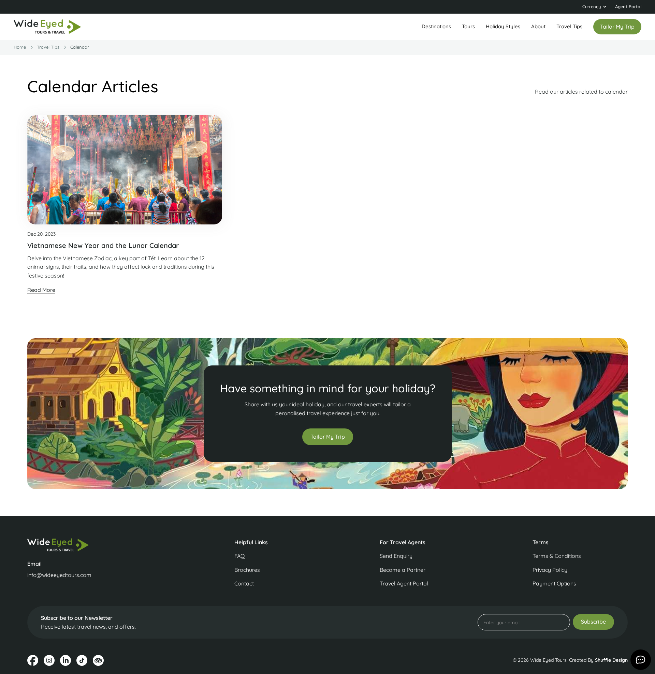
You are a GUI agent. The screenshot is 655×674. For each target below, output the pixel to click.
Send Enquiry (396, 555)
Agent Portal (628, 6)
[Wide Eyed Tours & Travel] (98, 544)
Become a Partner (402, 569)
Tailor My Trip (327, 436)
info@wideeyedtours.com (59, 574)
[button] (595, 7)
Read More (41, 289)
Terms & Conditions (557, 555)
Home (20, 47)
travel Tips (48, 47)
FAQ (239, 555)
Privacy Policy (550, 569)
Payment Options (554, 583)
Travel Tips (569, 26)
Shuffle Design (611, 660)
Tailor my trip (617, 26)
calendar (79, 47)
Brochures (247, 569)
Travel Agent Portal (404, 583)
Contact (244, 583)
